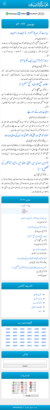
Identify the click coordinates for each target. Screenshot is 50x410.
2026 (8, 346)
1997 (44, 332)
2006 (22, 336)
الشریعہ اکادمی (38, 295)
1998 (36, 332)
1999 (29, 332)
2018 (22, 342)
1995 (15, 329)
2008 (8, 336)
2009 (44, 339)
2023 (29, 346)
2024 (22, 346)
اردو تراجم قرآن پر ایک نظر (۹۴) (34, 61)
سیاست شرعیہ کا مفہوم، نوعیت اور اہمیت (29, 33)
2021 (44, 346)
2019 (15, 342)
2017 (29, 342)
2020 (8, 342)
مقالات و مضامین (36, 307)
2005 (29, 336)
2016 (36, 342)
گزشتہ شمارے (37, 303)
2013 (15, 339)
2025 (15, 346)
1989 (44, 329)
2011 (29, 339)
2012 (22, 339)
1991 (29, 329)
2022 (36, 346)
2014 (8, 339)
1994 (22, 329)
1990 (36, 329)
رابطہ (40, 311)
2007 (15, 336)
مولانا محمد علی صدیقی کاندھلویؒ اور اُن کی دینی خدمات (26, 136)
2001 (15, 332)
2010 (36, 339)
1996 (8, 329)
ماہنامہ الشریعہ (37, 299)
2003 (44, 336)
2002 (8, 332)
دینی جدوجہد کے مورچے (38, 112)
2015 (44, 342)
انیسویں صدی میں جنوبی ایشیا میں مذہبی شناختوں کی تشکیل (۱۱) (29, 268)
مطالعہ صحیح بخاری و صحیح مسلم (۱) (34, 84)
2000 (22, 332)
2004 (36, 336)
